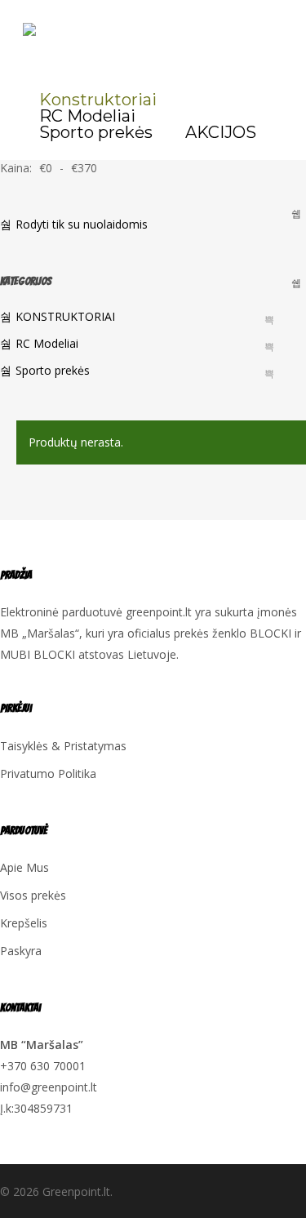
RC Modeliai (47, 343)
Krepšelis (23, 923)
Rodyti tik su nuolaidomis (82, 224)
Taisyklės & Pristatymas (63, 745)
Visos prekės (33, 895)
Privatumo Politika (48, 773)
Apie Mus (24, 867)
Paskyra (21, 950)
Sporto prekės (53, 370)
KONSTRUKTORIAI (65, 316)
